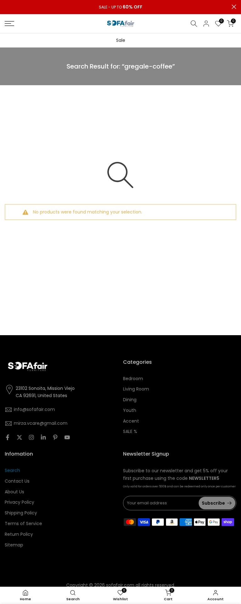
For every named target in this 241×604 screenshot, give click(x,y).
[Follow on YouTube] (67, 437)
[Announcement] (120, 7)
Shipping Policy (21, 513)
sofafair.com (120, 585)
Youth (129, 410)
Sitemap (14, 545)
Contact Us (17, 481)
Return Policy (19, 534)
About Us (14, 492)
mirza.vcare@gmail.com (40, 423)
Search (12, 470)
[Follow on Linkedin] (43, 437)
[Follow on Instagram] (31, 437)
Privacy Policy (19, 502)
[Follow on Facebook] (7, 437)
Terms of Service (23, 523)
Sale (120, 40)
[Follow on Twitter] (19, 437)
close (7, 6)
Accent (131, 421)
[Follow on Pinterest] (55, 437)
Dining (130, 399)
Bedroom (133, 378)
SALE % (130, 431)
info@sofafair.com (34, 409)
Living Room (136, 389)
